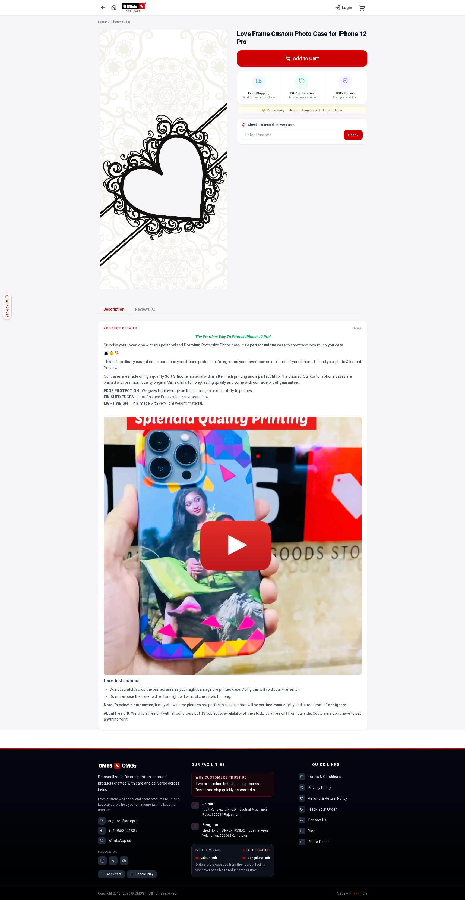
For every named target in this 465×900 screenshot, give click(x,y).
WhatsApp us (119, 840)
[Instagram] (102, 860)
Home (102, 22)
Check (353, 135)
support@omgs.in (123, 821)
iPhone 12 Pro (120, 22)
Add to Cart (306, 58)
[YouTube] (124, 860)
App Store (114, 874)
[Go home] (114, 7)
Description (113, 309)
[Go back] (103, 7)
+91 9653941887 (122, 831)
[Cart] (361, 7)
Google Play (144, 874)
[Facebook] (113, 860)
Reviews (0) (145, 309)
